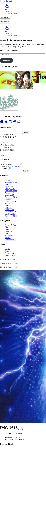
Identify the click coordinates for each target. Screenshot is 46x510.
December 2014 (11, 216)
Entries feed (9, 251)
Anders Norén (13, 267)
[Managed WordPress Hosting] (10, 169)
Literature (8, 11)
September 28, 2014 (12, 437)
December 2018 (11, 197)
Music (7, 9)
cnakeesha (19, 433)
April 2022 (9, 180)
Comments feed (10, 253)
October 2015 (10, 214)
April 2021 (9, 187)
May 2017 (8, 208)
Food (7, 7)
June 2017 (8, 205)
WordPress (13, 263)
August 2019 (9, 193)
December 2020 (11, 191)
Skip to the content (7, 1)
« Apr (2, 155)
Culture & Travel (11, 13)
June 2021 (8, 184)
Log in (7, 249)
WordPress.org (10, 255)
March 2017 (9, 210)
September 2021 (11, 182)
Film (6, 5)
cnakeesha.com (5, 17)
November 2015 (11, 212)
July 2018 (8, 199)
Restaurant (9, 236)
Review (7, 238)
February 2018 (10, 201)
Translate (17, 166)
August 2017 (9, 203)
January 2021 (10, 189)
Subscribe (6, 60)
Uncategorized (10, 240)
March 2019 (9, 195)
